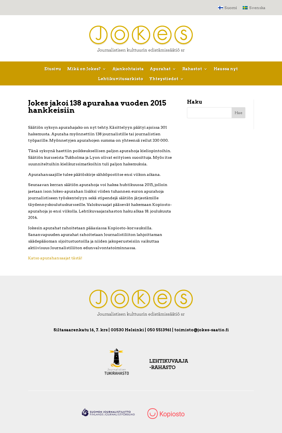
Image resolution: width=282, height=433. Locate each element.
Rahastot (192, 69)
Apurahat (160, 69)
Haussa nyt (226, 69)
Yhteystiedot (163, 79)
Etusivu (52, 69)
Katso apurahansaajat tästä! (55, 258)
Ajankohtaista (128, 69)
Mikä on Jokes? (84, 69)
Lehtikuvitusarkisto (120, 79)
